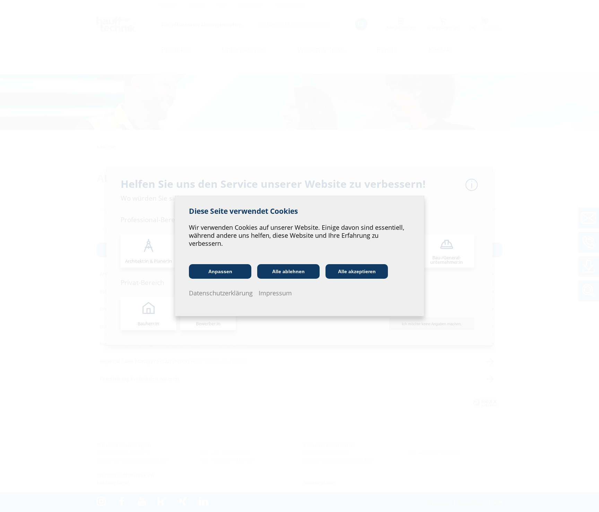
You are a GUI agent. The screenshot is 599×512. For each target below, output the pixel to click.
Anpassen (220, 271)
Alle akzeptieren (357, 271)
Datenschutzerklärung (221, 293)
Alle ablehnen (288, 271)
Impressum (275, 293)
